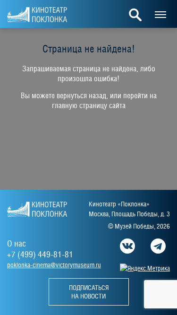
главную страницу (79, 105)
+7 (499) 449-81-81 (40, 254)
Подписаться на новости (89, 292)
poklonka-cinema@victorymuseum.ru (54, 265)
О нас (16, 243)
